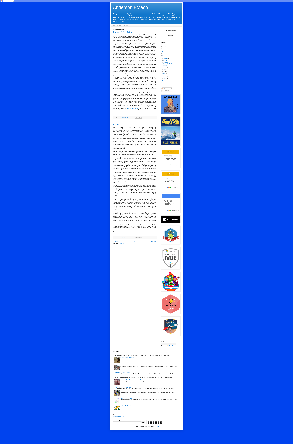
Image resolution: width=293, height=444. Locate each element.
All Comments (166, 90)
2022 (163, 46)
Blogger (157, 426)
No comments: (130, 117)
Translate (171, 345)
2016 (163, 80)
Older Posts (153, 241)
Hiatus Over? (116, 376)
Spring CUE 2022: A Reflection (126, 390)
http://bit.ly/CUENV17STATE (132, 108)
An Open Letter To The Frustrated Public (122, 387)
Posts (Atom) (121, 243)
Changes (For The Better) (122, 32)
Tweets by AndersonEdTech (118, 416)
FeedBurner (173, 37)
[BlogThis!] (136, 118)
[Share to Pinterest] (141, 118)
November (165, 58)
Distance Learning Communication (127, 357)
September (165, 62)
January (165, 78)
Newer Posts (116, 241)
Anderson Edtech (130, 7)
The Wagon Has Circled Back (126, 405)
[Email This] (135, 118)
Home (113, 25)
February (165, 76)
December (165, 56)
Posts (164, 88)
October (165, 60)
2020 (163, 50)
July (164, 69)
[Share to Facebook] (139, 118)
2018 (163, 53)
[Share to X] (138, 118)
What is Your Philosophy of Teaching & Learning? (130, 379)
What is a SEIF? (117, 353)
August (165, 67)
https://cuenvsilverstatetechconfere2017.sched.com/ (125, 111)
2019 (163, 51)
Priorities (116, 124)
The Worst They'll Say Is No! (126, 398)
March (164, 75)
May (164, 71)
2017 (163, 55)
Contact (126, 25)
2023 (163, 44)
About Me (119, 25)
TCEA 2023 (122, 365)
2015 (163, 82)
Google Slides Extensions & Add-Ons (122, 372)
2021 (163, 48)
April (164, 73)
